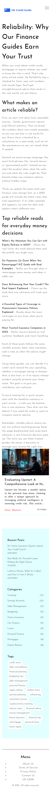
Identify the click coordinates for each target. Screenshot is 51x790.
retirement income (18, 699)
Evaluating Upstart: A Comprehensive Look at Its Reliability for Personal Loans (24, 482)
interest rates (15, 708)
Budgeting (12, 612)
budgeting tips (16, 676)
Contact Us (28, 775)
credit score (15, 663)
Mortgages (12, 639)
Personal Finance (15, 634)
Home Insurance (15, 617)
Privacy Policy (28, 771)
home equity (15, 727)
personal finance (17, 685)
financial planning (18, 672)
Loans (10, 628)
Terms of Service (28, 768)
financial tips (35, 718)
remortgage (15, 722)
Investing (11, 595)
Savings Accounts (15, 601)
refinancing (35, 695)
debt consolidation (18, 667)
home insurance (17, 718)
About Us (28, 764)
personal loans (32, 722)
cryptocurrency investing (21, 704)
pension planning (17, 695)
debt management (18, 681)
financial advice (33, 708)
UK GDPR (28, 779)
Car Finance (13, 623)
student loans (33, 690)
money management (19, 713)
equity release (16, 690)
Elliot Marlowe (13, 509)
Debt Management (16, 606)
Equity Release (14, 645)
